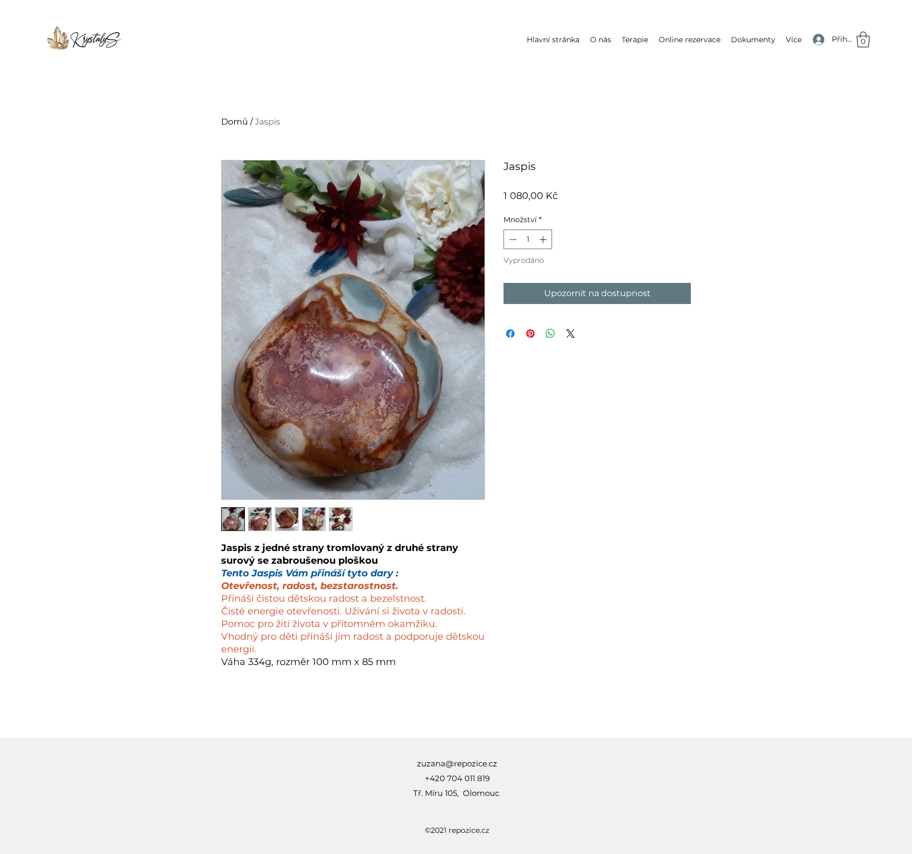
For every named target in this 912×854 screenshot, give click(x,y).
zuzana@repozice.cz (457, 763)
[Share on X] (570, 333)
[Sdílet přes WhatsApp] (550, 333)
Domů (234, 122)
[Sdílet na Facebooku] (510, 333)
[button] (634, 40)
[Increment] (543, 239)
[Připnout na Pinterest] (530, 333)
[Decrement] (511, 239)
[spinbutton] (527, 239)
